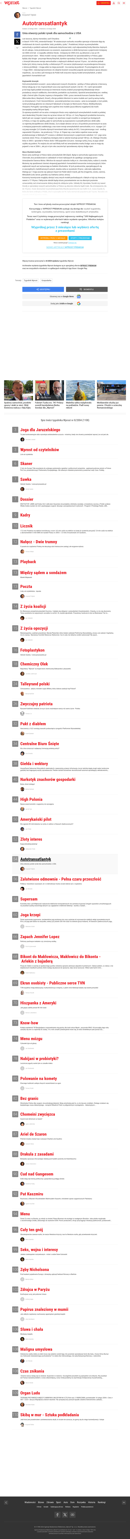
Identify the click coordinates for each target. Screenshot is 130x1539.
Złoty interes (31, 839)
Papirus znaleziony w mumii (44, 1309)
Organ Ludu (30, 1393)
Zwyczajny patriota (36, 704)
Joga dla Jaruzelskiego (40, 429)
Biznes (41, 1502)
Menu (25, 1214)
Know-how (29, 1023)
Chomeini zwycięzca (37, 1114)
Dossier (26, 499)
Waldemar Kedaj (30, 1184)
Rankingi (102, 1502)
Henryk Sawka (29, 489)
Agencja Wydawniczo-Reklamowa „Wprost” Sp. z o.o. (60, 1527)
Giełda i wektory (34, 763)
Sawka (25, 479)
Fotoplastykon (32, 650)
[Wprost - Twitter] (65, 1515)
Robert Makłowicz (30, 973)
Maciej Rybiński (29, 693)
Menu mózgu (31, 1038)
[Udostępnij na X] (17, 42)
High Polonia (31, 799)
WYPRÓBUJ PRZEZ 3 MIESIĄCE (53, 238)
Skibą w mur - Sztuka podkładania (49, 1415)
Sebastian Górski (30, 926)
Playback (28, 561)
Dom (72, 1502)
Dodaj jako (62, 303)
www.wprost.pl (68, 1533)
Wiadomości (30, 1502)
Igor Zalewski (29, 618)
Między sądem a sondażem (43, 572)
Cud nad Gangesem (36, 1174)
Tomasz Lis (28, 713)
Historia (91, 1502)
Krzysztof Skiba (29, 1424)
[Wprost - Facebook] (57, 1515)
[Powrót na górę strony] (124, 1503)
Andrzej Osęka (29, 1299)
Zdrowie (50, 1502)
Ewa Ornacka (29, 753)
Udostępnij (45, 289)
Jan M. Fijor (28, 809)
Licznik (26, 526)
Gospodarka (46, 280)
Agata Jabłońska (30, 1124)
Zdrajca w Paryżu (35, 1289)
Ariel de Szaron (33, 1134)
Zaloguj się (72, 243)
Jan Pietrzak (28, 1361)
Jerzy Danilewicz (30, 1319)
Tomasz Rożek (29, 1088)
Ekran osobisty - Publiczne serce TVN (52, 983)
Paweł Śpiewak (29, 733)
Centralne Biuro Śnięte (39, 743)
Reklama (67, 1507)
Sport (58, 1502)
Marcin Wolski (29, 1383)
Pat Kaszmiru (31, 1194)
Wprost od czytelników (39, 449)
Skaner (26, 463)
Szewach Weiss (29, 1144)
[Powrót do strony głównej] (6, 1503)
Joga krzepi (30, 915)
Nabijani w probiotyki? (39, 1058)
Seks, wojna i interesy (39, 1249)
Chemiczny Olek (34, 664)
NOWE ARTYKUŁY (65, 247)
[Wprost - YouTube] (72, 1515)
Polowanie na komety (38, 1078)
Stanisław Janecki (30, 439)
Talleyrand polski (35, 684)
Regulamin (76, 1507)
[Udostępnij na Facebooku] (17, 35)
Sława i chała (31, 1329)
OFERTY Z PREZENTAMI (80, 238)
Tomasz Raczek (29, 993)
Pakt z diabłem (33, 723)
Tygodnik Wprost (30, 280)
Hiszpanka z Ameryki (38, 1003)
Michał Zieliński (29, 789)
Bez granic (29, 1098)
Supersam (28, 899)
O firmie (39, 1507)
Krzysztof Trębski (30, 596)
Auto (66, 1502)
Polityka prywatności (87, 1507)
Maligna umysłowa (36, 1349)
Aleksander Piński (30, 849)
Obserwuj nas (62, 296)
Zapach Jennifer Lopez (40, 936)
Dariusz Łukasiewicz (31, 1012)
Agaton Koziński (29, 1204)
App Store (72, 268)
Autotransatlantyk (35, 859)
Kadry (25, 515)
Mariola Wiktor (29, 1279)
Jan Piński (28, 829)
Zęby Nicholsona (34, 1269)
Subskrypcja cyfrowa (57, 1507)
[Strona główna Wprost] (11, 3)
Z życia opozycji (34, 628)
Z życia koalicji (33, 606)
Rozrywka (81, 1502)
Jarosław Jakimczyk (31, 674)
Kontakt (46, 1507)
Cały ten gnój (31, 1229)
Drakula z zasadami (37, 1154)
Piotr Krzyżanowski (30, 946)
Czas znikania (32, 1371)
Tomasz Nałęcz (29, 551)
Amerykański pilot (35, 819)
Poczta (26, 586)
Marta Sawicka (29, 1239)
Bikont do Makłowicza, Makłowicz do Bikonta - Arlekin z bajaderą (60, 958)
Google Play (82, 268)
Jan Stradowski (29, 1048)
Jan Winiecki (28, 889)
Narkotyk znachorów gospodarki (47, 779)
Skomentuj (88, 289)
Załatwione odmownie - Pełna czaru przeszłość (60, 879)
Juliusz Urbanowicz (30, 1164)
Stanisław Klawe (29, 1404)
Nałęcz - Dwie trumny (38, 541)
